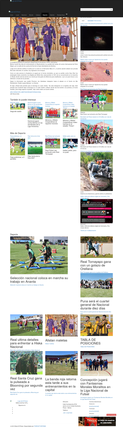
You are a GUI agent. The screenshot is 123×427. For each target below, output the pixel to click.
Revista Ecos (61, 15)
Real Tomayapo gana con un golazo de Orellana (94, 272)
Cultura (38, 15)
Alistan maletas (49, 344)
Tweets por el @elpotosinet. (88, 230)
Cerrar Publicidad (111, 415)
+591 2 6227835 (67, 413)
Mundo (31, 15)
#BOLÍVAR (13, 92)
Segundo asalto (14, 102)
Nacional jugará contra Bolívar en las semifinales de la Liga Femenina (35, 104)
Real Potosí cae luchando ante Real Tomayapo (52, 137)
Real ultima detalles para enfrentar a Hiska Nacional (25, 350)
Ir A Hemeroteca (96, 20)
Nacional (24, 15)
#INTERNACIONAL (35, 92)
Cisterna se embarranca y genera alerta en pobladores (96, 151)
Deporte (45, 15)
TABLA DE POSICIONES (87, 347)
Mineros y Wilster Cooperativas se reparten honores (52, 104)
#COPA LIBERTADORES (23, 92)
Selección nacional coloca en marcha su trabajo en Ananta (27, 285)
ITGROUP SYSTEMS (40, 426)
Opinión (52, 15)
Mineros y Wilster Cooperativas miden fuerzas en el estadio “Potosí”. (69, 105)
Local (17, 15)
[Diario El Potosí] (44, 1)
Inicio (11, 15)
